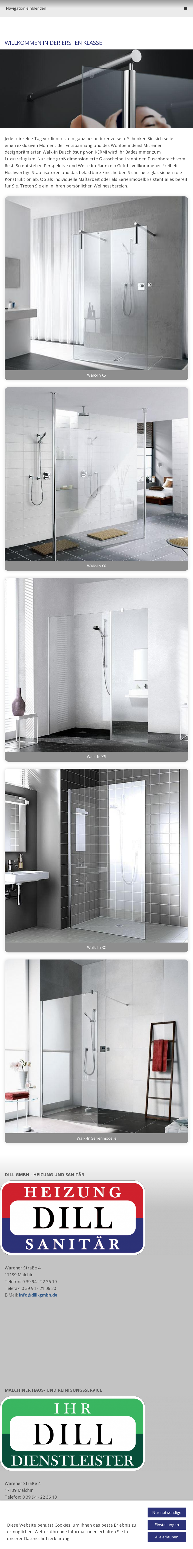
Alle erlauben (166, 1537)
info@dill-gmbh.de (38, 1295)
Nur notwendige (166, 1512)
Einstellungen (167, 1524)
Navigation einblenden (26, 8)
